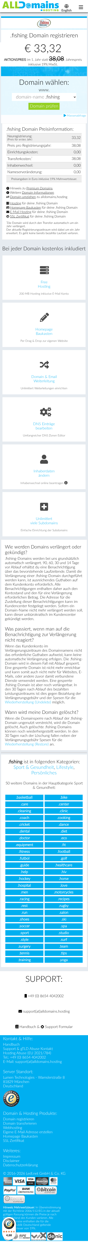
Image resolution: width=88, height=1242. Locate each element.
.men (24, 892)
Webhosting (12, 1128)
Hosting (15, 203)
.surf (63, 939)
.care (24, 804)
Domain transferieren (20, 1123)
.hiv (64, 872)
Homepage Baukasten (25, 207)
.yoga (64, 960)
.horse (64, 878)
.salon (63, 912)
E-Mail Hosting (20, 212)
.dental (24, 831)
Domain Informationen (38, 192)
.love (63, 885)
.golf (63, 858)
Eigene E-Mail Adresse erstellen (28, 1132)
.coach (24, 818)
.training (24, 960)
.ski (63, 919)
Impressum (11, 1156)
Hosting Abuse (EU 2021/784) (27, 1053)
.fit (64, 845)
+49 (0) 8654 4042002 (45, 996)
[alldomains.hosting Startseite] (30, 6)
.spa (64, 926)
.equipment (24, 845)
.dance (64, 824)
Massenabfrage (76, 115)
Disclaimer (11, 1161)
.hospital (24, 885)
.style (24, 939)
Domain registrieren (18, 1119)
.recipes (64, 899)
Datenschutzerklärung (20, 1165)
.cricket (24, 824)
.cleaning (24, 811)
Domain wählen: (44, 82)
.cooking (63, 818)
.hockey (24, 878)
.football (63, 851)
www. (44, 90)
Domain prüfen (44, 106)
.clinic (63, 811)
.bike (63, 797)
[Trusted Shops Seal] (11, 1098)
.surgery (24, 946)
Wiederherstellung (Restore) (27, 744)
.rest (24, 906)
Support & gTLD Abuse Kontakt (28, 1049)
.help (24, 872)
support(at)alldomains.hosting (46, 1011)
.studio (63, 933)
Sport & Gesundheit (34, 767)
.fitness (24, 851)
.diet (63, 831)
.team (63, 946)
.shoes (24, 919)
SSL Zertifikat (19, 216)
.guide (24, 865)
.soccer (24, 926)
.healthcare (63, 865)
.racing (24, 899)
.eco (64, 838)
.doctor (24, 838)
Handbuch (27, 1027)
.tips (63, 953)
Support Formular (58, 1027)
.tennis (24, 953)
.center (63, 804)
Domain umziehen (23, 197)
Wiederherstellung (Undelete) (28, 702)
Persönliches (44, 773)
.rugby (64, 906)
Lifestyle (64, 767)
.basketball (24, 797)
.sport (24, 933)
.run (24, 912)
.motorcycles (63, 892)
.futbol (24, 858)
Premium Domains (39, 188)
